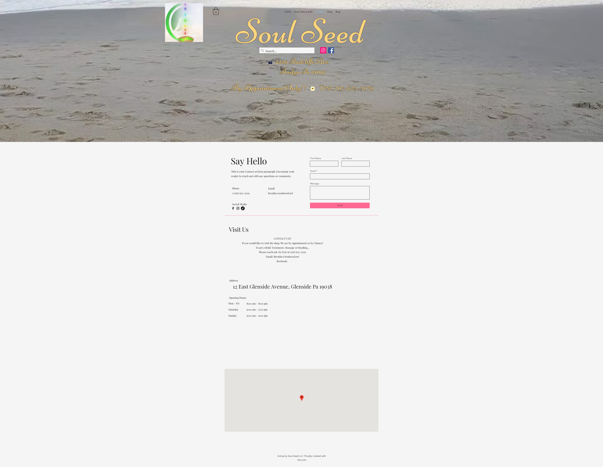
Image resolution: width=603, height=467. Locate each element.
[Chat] (313, 89)
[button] (216, 11)
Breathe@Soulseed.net (286, 256)
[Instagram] (323, 50)
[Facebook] (331, 50)
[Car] (270, 62)
